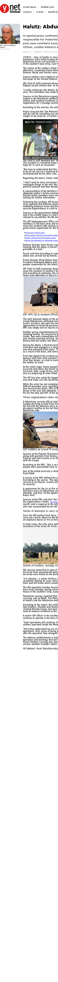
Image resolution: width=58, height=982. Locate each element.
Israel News (29, 7)
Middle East (47, 7)
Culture (27, 12)
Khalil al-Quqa (44, 530)
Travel (39, 12)
